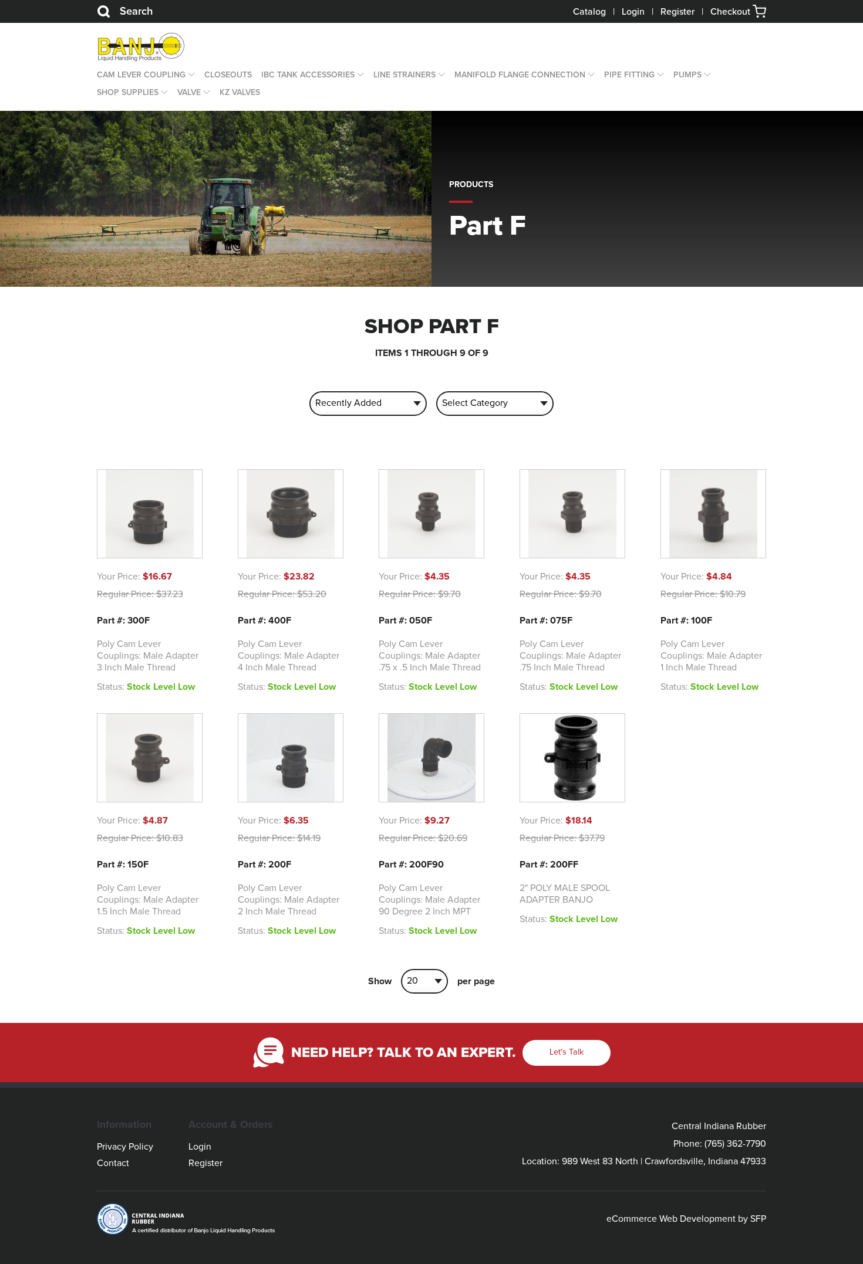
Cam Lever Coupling (141, 75)
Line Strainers (404, 75)
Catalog (589, 12)
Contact (113, 1163)
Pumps (687, 75)
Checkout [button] (731, 12)
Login (633, 12)
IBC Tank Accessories (308, 75)
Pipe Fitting (629, 75)
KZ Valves (240, 92)
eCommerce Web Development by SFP (686, 1219)
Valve (189, 92)
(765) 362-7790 (735, 1144)
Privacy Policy (125, 1147)
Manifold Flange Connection (519, 75)
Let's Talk (567, 1052)
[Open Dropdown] (190, 75)
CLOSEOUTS (228, 75)
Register (677, 12)
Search (136, 11)
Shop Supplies (128, 92)
